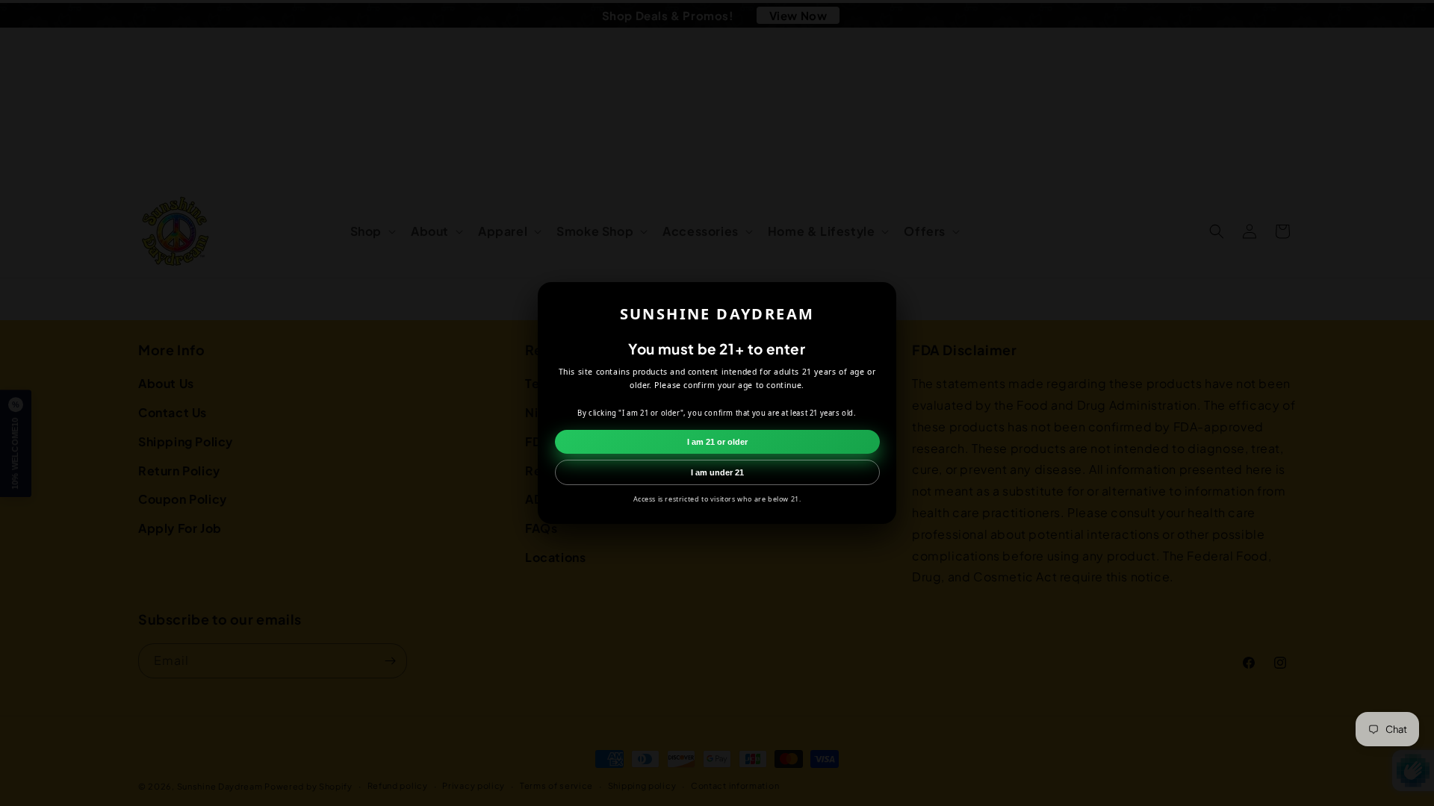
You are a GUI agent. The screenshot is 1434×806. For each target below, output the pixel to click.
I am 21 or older (717, 441)
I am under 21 (717, 472)
